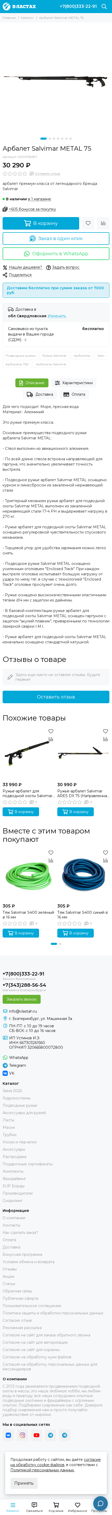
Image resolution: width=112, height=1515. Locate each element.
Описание (35, 383)
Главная (9, 18)
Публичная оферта (20, 1298)
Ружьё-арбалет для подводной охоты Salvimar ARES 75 (27, 793)
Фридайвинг (14, 1178)
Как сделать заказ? (20, 1232)
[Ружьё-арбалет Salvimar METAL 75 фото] (56, 78)
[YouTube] (36, 1435)
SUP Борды (13, 1186)
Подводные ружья (20, 356)
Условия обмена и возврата (28, 1261)
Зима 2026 (12, 1090)
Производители (18, 1193)
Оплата (78, 394)
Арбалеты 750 (17, 364)
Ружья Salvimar (54, 356)
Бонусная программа (22, 1254)
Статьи (9, 1283)
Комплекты (13, 1171)
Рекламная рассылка (22, 1327)
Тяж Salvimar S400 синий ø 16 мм (82, 915)
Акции (8, 1276)
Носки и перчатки (19, 1142)
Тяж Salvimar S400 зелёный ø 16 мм (28, 915)
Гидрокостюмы (16, 1098)
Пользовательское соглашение (32, 1305)
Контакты (11, 1225)
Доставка (44, 394)
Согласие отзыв (17, 1320)
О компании (14, 1218)
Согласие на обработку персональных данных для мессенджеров (50, 1366)
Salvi (100, 356)
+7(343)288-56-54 (24, 985)
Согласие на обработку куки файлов (37, 1357)
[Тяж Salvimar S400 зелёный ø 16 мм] (29, 875)
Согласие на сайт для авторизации (35, 1342)
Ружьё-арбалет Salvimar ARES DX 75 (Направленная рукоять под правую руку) (83, 793)
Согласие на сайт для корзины (31, 1349)
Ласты (8, 1120)
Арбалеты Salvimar (51, 364)
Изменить (57, 316)
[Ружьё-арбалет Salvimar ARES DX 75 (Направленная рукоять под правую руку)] (83, 753)
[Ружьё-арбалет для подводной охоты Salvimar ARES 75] (29, 753)
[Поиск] (104, 6)
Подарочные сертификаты (28, 1164)
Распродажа (14, 1156)
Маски (9, 1127)
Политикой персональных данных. (42, 1470)
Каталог (27, 18)
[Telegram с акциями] (50, 1435)
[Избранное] (88, 223)
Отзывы (10, 1269)
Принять (24, 1483)
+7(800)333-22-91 (78, 6)
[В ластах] (19, 6)
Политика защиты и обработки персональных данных (53, 1313)
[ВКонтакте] (8, 1435)
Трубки (9, 1134)
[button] (43, 139)
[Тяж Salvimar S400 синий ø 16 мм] (83, 875)
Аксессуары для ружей (24, 1112)
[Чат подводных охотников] (64, 1435)
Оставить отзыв (56, 697)
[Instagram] (22, 1435)
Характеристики (77, 383)
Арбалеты (82, 356)
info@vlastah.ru (23, 1011)
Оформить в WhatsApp (60, 254)
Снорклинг (13, 1200)
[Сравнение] (103, 223)
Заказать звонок (22, 999)
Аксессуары (14, 1149)
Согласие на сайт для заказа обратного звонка (46, 1335)
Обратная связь (17, 1291)
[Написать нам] (100, 1503)
